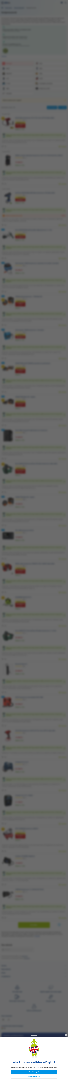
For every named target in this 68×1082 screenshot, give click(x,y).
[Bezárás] (66, 1035)
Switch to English (34, 1072)
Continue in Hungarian (34, 1076)
